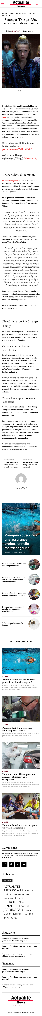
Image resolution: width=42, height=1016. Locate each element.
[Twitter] (17, 864)
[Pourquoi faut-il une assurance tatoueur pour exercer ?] (34, 564)
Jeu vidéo (26, 910)
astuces (27, 891)
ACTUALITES (12, 886)
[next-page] (35, 507)
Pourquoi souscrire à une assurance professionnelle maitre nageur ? (21, 541)
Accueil (4, 13)
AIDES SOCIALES (13, 890)
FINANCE (11, 906)
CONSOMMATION (21, 894)
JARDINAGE (12, 909)
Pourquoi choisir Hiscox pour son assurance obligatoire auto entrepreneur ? (13, 579)
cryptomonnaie (9, 898)
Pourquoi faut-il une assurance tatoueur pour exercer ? (14, 564)
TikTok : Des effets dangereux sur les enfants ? (30, 464)
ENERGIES (10, 902)
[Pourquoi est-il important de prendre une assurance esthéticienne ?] (34, 609)
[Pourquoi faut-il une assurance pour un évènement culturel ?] (34, 594)
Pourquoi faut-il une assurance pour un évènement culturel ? (14, 594)
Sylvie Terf (16, 31)
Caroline (7, 552)
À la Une (11, 13)
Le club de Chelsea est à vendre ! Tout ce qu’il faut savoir (11, 464)
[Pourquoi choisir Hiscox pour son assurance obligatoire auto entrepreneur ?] (34, 579)
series (14, 918)
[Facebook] (4, 864)
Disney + (19, 898)
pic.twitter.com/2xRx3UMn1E (18, 149)
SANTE (6, 918)
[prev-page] (31, 507)
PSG (31, 914)
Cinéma (7, 894)
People (25, 914)
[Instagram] (11, 864)
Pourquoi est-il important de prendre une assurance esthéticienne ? (13, 609)
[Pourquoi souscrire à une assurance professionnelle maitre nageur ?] (21, 529)
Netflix (17, 914)
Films (21, 902)
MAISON (7, 914)
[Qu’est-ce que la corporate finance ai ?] (34, 624)
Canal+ (33, 890)
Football (24, 906)
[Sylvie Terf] (21, 479)
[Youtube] (23, 864)
